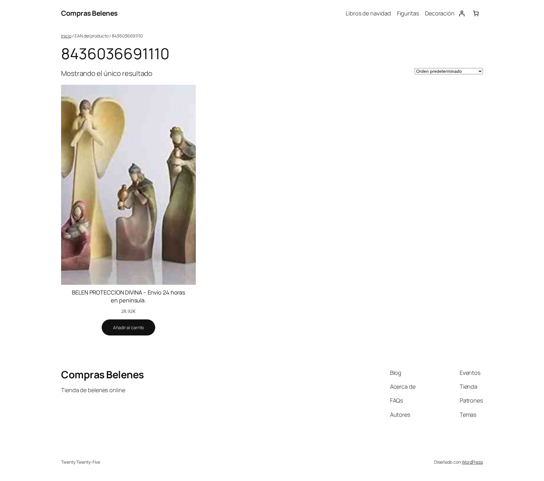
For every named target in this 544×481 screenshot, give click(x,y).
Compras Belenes (89, 13)
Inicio (66, 36)
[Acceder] (462, 13)
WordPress (472, 462)
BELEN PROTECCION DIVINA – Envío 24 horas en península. (128, 296)
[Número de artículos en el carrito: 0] (476, 13)
